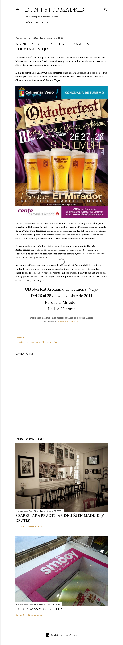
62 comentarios (35, 526)
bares (38, 342)
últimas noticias (49, 342)
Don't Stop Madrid (54, 9)
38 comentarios (35, 615)
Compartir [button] (20, 337)
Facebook (63, 321)
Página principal (37, 22)
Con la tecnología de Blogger (64, 635)
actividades (30, 342)
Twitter (75, 321)
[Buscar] (106, 9)
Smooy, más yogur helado (41, 608)
